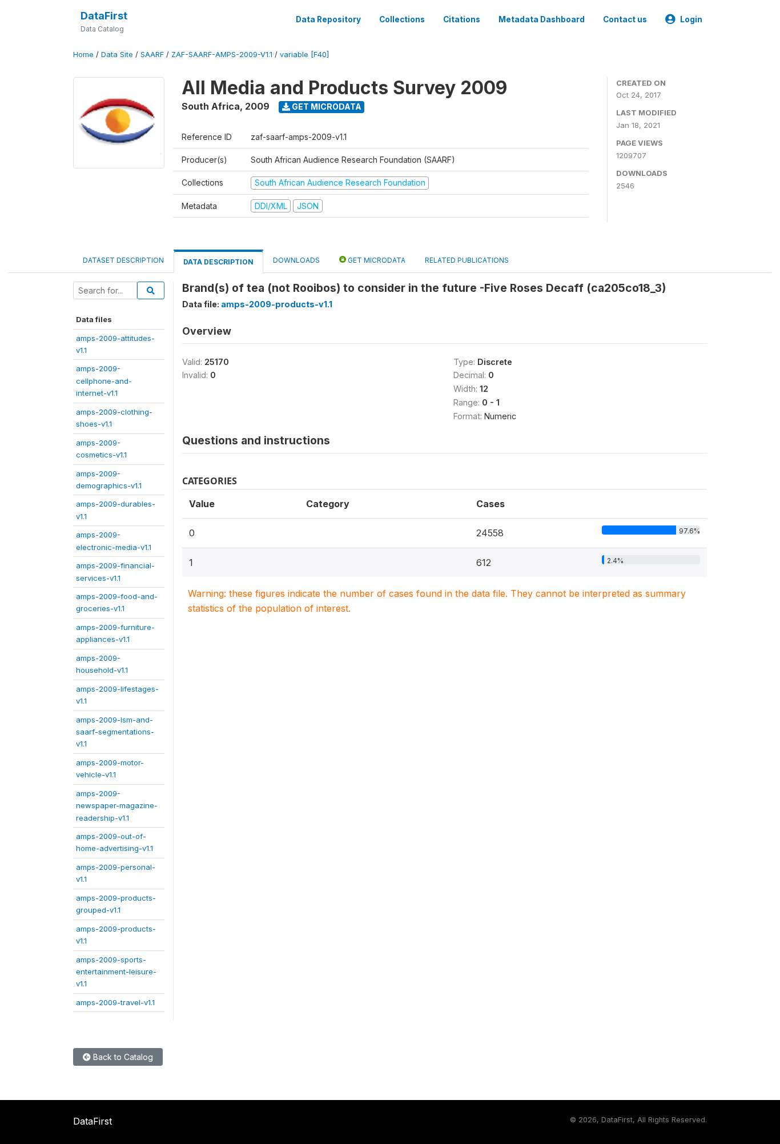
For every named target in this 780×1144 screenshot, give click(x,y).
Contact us (625, 19)
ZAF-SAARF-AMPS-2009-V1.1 (221, 54)
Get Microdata (325, 106)
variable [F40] (304, 54)
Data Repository (328, 19)
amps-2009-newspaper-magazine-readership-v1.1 (117, 805)
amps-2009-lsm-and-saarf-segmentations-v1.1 (115, 732)
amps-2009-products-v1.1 (276, 304)
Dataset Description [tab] (123, 260)
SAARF (152, 54)
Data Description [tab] (218, 262)
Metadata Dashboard (541, 19)
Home (83, 54)
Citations (461, 19)
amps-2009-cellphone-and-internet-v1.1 (104, 381)
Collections (402, 19)
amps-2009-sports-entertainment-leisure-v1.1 (116, 972)
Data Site (117, 54)
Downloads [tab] (296, 260)
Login (691, 19)
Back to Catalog (122, 1057)
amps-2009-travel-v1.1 (115, 1002)
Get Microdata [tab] (375, 260)
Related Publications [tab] (467, 260)
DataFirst (104, 16)
